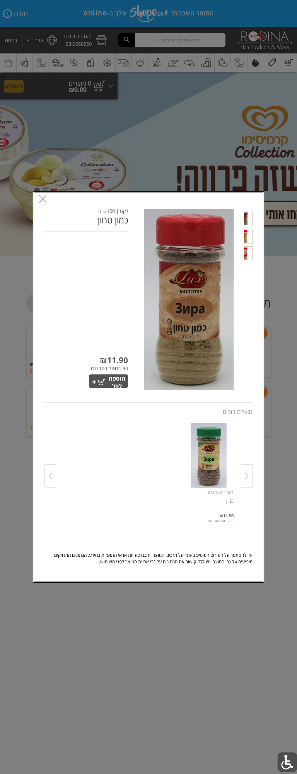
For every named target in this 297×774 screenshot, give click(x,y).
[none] (209, 468)
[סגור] (43, 199)
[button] (248, 219)
